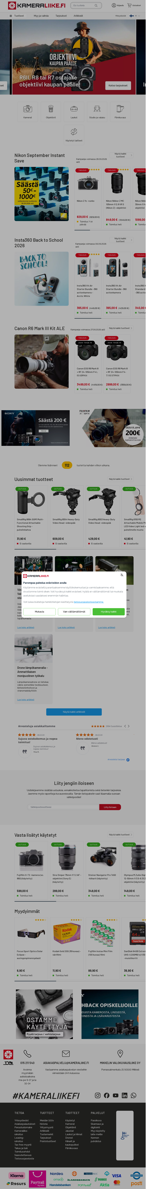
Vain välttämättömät (73, 611)
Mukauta (38, 611)
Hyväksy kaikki (107, 611)
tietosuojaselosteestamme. (88, 602)
